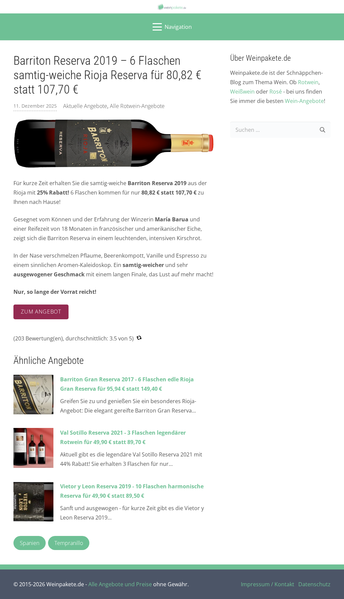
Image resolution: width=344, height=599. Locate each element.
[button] (172, 26)
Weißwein (242, 91)
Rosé (275, 91)
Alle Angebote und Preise (120, 584)
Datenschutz (314, 584)
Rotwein (308, 82)
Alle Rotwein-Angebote (137, 106)
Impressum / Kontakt (267, 584)
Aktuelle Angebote (85, 106)
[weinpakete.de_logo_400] (172, 7)
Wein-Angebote (304, 101)
